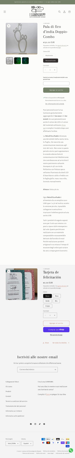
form (48, 394)
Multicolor (50, 56)
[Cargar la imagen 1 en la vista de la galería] (9, 60)
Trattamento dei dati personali (16, 406)
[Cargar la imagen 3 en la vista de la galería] (25, 60)
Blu (56, 301)
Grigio (48, 306)
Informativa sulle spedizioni (15, 416)
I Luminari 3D (25, 451)
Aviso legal (51, 453)
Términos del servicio (28, 453)
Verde (48, 301)
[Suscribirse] (55, 369)
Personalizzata (51, 60)
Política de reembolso (49, 451)
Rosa (56, 296)
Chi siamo (9, 386)
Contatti (8, 396)
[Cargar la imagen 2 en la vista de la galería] (17, 60)
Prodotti (8, 391)
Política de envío (41, 453)
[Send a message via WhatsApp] (71, 450)
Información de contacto (62, 453)
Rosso (48, 296)
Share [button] (47, 343)
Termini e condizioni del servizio (16, 401)
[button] (4, 11)
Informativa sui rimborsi (14, 411)
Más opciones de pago (56, 335)
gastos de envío (62, 45)
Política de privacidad (63, 451)
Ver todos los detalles (60, 343)
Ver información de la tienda (54, 104)
